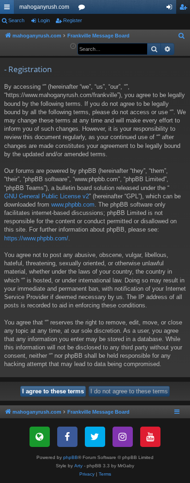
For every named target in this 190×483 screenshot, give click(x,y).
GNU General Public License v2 (46, 196)
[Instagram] (123, 437)
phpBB (70, 457)
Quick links (9, 9)
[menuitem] (182, 36)
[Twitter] (95, 437)
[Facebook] (67, 437)
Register (72, 20)
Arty (78, 465)
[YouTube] (150, 437)
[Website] (40, 437)
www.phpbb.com (73, 204)
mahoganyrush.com (44, 7)
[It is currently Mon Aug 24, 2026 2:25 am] (73, 46)
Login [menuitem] (171, 9)
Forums (83, 9)
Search (16, 20)
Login (44, 20)
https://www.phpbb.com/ (36, 238)
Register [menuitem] (185, 9)
